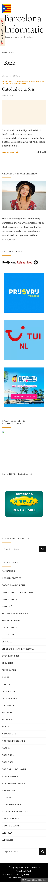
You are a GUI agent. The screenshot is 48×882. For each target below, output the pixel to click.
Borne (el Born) (11, 620)
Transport (8, 790)
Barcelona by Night (13, 585)
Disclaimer (7, 874)
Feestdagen (9, 670)
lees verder (8, 152)
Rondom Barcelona (13, 783)
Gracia (6, 684)
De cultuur (8, 635)
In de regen (8, 691)
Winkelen (7, 840)
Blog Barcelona (14, 877)
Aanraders (8, 571)
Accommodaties (11, 578)
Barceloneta (9, 599)
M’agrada (7, 712)
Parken (6, 748)
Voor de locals (11, 826)
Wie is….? (7, 833)
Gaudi (5, 677)
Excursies (7, 663)
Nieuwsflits (9, 734)
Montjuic (7, 720)
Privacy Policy (22, 874)
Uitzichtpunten (11, 804)
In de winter (20, 84)
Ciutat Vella (9, 627)
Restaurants (10, 776)
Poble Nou (8, 755)
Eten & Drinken (11, 656)
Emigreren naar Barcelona (18, 649)
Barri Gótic (8, 81)
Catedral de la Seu (18, 89)
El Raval (7, 642)
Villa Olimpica (10, 819)
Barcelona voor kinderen (17, 592)
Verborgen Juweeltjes (15, 812)
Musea (5, 727)
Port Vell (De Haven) (14, 769)
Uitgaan (7, 797)
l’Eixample (8, 705)
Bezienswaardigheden (28, 81)
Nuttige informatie (13, 741)
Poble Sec (7, 762)
